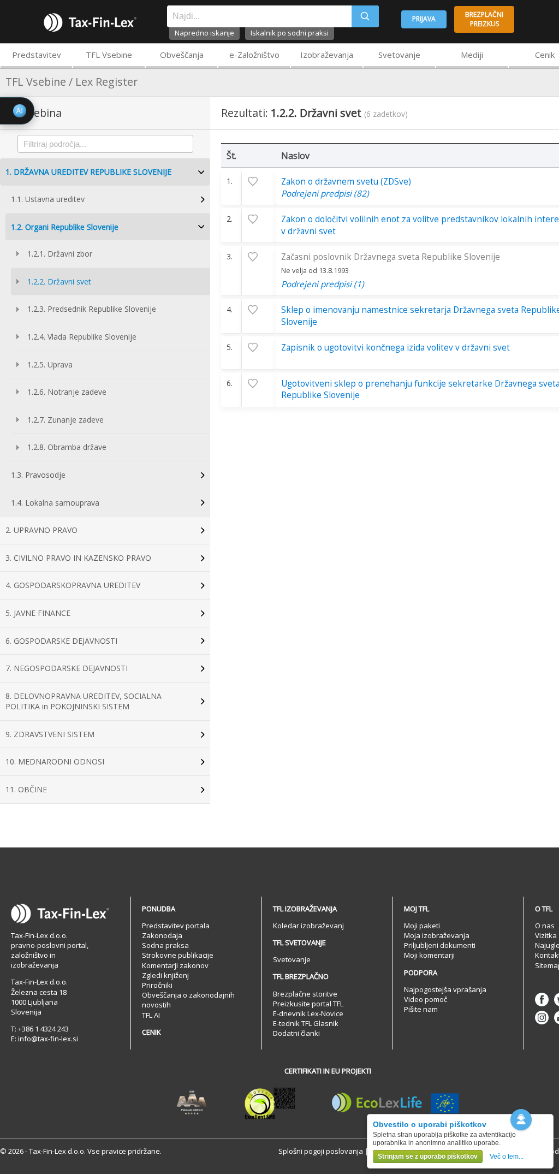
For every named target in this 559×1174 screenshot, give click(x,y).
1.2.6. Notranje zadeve (66, 392)
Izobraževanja (326, 54)
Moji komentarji (429, 955)
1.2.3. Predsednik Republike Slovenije (91, 309)
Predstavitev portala (176, 925)
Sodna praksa (165, 945)
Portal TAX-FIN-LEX (90, 22)
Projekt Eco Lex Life (395, 1103)
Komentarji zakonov (175, 965)
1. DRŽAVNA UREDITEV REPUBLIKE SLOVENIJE (88, 172)
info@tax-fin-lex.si (48, 1038)
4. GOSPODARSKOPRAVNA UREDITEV (72, 585)
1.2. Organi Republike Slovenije (64, 227)
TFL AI (151, 1015)
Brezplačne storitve (305, 994)
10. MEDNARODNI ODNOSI (54, 761)
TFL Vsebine (109, 54)
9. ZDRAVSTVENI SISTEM (49, 734)
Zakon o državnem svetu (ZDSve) (346, 181)
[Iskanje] (365, 16)
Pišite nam (421, 1009)
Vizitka (546, 935)
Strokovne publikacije (177, 955)
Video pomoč (425, 999)
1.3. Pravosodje (38, 475)
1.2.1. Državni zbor (59, 253)
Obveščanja (182, 54)
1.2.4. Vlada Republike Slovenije (81, 336)
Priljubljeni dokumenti (439, 945)
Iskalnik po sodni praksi (290, 33)
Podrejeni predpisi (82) (325, 193)
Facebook (542, 999)
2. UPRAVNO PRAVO (41, 530)
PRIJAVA (424, 18)
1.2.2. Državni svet (59, 281)
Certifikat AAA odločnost (192, 1103)
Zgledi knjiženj (165, 975)
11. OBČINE (26, 789)
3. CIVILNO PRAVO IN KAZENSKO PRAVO (78, 558)
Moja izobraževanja (436, 935)
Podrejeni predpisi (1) (322, 284)
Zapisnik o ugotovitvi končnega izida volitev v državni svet (395, 347)
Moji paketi (422, 925)
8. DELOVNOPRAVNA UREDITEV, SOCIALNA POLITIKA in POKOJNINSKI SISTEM (83, 701)
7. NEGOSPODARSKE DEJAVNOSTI (66, 668)
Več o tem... (507, 1156)
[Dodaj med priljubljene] (258, 181)
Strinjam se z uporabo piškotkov (428, 1156)
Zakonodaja (162, 935)
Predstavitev (36, 54)
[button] (521, 1119)
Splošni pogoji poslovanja (320, 1151)
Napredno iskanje (204, 33)
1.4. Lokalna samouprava (55, 502)
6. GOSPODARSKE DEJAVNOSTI (61, 641)
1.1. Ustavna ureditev (48, 199)
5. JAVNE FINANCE (37, 613)
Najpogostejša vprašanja (445, 989)
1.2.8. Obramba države (66, 447)
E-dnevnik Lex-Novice (308, 1013)
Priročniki (157, 985)
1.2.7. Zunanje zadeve (65, 419)
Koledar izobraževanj (308, 925)
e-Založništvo (254, 54)
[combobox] (259, 16)
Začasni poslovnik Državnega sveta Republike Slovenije (390, 257)
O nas (545, 925)
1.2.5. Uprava (50, 364)
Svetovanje (399, 54)
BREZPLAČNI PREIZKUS (484, 19)
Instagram (542, 1017)
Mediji (472, 54)
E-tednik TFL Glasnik (305, 1023)
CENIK (151, 1032)
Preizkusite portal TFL (308, 1004)
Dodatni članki (296, 1033)
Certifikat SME (270, 1103)
